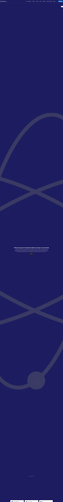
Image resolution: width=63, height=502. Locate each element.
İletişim (54, 1)
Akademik (37, 1)
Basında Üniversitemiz (49, 1)
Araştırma (43, 1)
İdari (40, 1)
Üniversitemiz (29, 1)
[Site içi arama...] (57, 1)
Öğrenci (33, 1)
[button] (28, 476)
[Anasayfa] (3, 1)
